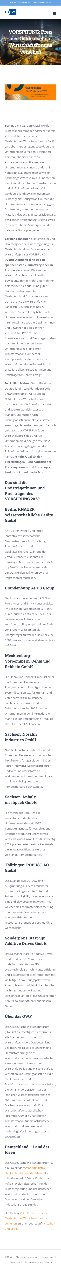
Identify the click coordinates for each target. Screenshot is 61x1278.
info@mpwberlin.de (42, 2)
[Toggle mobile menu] (54, 13)
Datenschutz (47, 1257)
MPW (9, 1257)
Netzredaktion (46, 1262)
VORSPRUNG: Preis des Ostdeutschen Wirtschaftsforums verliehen (27, 1218)
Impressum (15, 1262)
